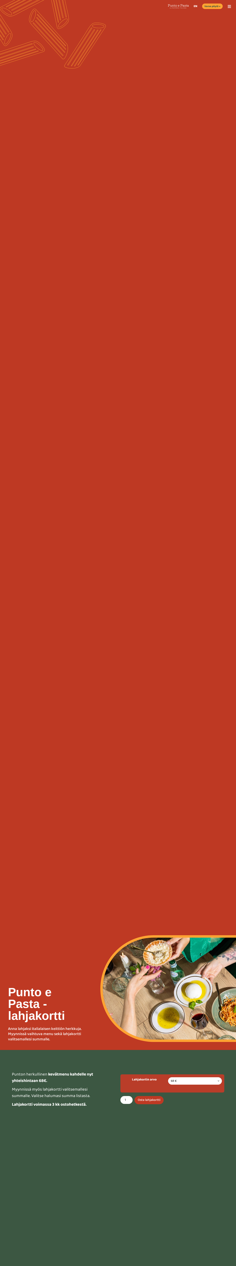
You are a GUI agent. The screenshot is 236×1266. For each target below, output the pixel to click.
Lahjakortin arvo (144, 1079)
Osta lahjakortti (149, 1100)
